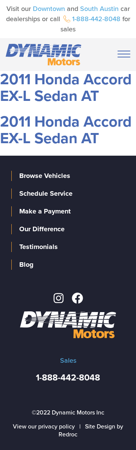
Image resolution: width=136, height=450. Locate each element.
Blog (26, 264)
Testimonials (38, 247)
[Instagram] (58, 298)
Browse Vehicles (44, 176)
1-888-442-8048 (96, 19)
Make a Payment (45, 211)
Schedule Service (46, 193)
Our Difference (42, 229)
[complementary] (113, 427)
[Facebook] (77, 298)
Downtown (49, 9)
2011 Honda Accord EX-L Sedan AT (65, 87)
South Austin (99, 9)
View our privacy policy (44, 426)
